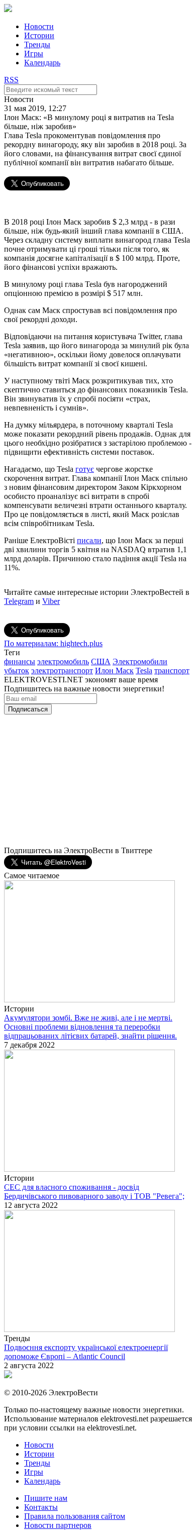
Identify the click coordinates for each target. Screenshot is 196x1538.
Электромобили (140, 661)
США (101, 661)
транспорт (171, 670)
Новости (39, 26)
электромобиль (63, 661)
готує (84, 469)
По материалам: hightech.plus (53, 643)
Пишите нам (45, 1498)
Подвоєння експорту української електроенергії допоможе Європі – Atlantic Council (86, 1352)
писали (89, 540)
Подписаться (28, 709)
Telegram (19, 601)
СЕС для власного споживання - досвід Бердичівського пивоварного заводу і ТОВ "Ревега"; (94, 1191)
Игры (33, 53)
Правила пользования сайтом (74, 1516)
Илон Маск (114, 670)
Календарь (42, 62)
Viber (51, 601)
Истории (39, 35)
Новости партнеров (57, 1525)
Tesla (144, 670)
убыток (16, 670)
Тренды (37, 44)
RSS (11, 79)
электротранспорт (62, 670)
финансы (19, 661)
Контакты (41, 1507)
